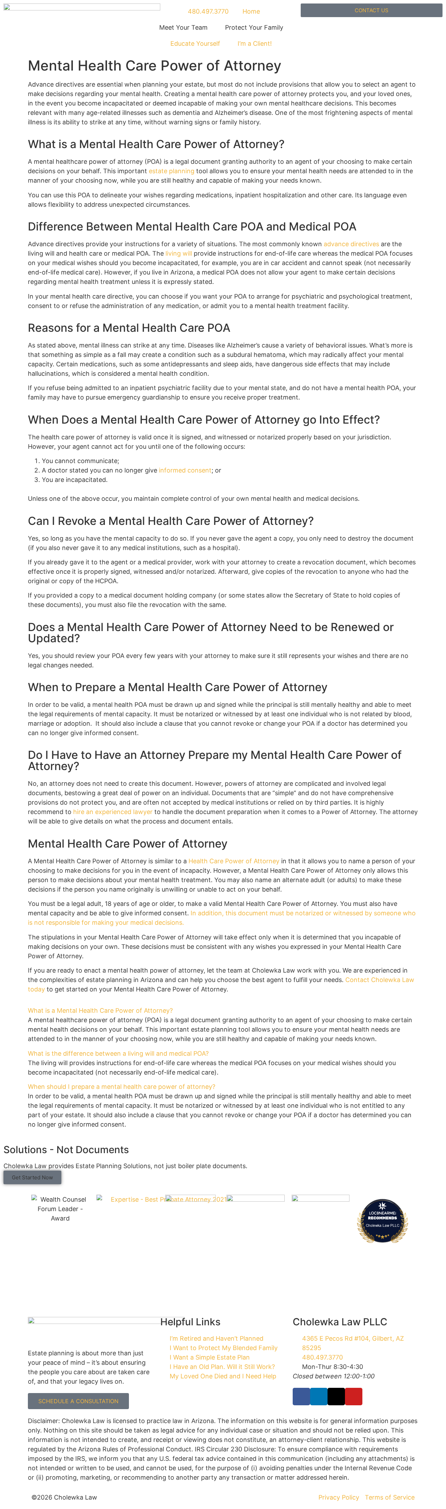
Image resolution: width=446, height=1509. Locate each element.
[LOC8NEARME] (382, 1212)
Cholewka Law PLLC (382, 1225)
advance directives (351, 244)
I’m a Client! (255, 43)
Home (251, 11)
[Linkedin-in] (319, 1396)
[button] (223, 1010)
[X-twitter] (336, 1396)
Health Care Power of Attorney (233, 861)
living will (178, 253)
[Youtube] (353, 1396)
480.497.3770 (207, 11)
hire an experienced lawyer (113, 811)
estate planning (171, 171)
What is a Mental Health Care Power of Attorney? (100, 1010)
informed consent (185, 470)
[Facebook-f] (301, 1396)
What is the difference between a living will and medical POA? (118, 1053)
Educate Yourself (195, 43)
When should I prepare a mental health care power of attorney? (121, 1086)
